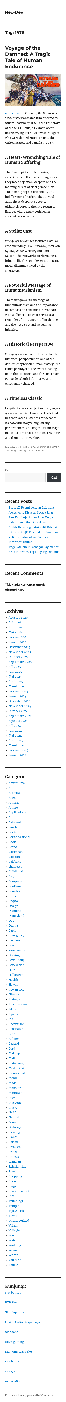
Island (13, 1009)
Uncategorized (19, 1220)
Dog (11, 920)
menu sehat (17, 1073)
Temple (14, 1206)
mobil (13, 1078)
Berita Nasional (19, 837)
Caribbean (16, 852)
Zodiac (13, 1265)
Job (11, 1019)
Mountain (16, 1092)
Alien (12, 797)
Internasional (18, 1004)
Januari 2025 (17, 696)
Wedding (15, 1245)
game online (17, 950)
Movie (23, 446)
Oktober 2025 (18, 657)
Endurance (42, 446)
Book (12, 842)
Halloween (16, 974)
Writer (13, 1255)
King (12, 1033)
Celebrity (15, 861)
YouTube (15, 1260)
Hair (12, 970)
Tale (7, 450)
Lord (12, 1048)
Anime (13, 807)
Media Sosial (17, 1068)
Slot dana (11, 1332)
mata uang (16, 1063)
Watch (13, 1240)
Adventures (17, 783)
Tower (13, 1215)
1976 (32, 446)
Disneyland (16, 915)
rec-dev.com (13, 113)
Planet (13, 1137)
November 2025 (20, 652)
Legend (14, 1043)
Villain (13, 1225)
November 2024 (20, 706)
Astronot (15, 822)
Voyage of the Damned (32, 450)
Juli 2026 (15, 622)
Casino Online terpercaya (22, 1322)
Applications (17, 812)
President (15, 1147)
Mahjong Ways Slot (18, 1351)
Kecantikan (17, 1024)
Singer (13, 1186)
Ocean (13, 1122)
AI (10, 788)
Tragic (14, 450)
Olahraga (15, 1127)
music (13, 1107)
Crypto (13, 901)
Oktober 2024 (18, 711)
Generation (16, 965)
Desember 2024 (19, 701)
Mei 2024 (15, 735)
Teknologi (16, 1201)
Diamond (15, 911)
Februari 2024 (18, 750)
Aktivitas (15, 793)
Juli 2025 (15, 666)
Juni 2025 (15, 671)
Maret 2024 (17, 745)
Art (11, 817)
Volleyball (15, 1230)
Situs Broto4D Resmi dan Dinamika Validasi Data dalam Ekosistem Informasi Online (33, 537)
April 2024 (16, 740)
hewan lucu (16, 989)
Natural (14, 1117)
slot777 (10, 1371)
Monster (15, 1088)
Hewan (13, 984)
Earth (12, 930)
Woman (14, 1250)
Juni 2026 (15, 627)
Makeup (14, 1053)
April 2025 (16, 681)
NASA (13, 1112)
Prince (13, 1151)
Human (54, 446)
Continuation (18, 886)
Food (12, 945)
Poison (13, 1142)
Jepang (13, 1014)
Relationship (17, 1166)
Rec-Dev (14, 12)
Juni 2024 (15, 730)
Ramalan (15, 1161)
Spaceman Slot (19, 1191)
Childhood (16, 871)
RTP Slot (11, 1302)
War (11, 1235)
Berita (13, 832)
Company (15, 881)
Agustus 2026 (18, 617)
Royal (12, 1171)
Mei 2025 (15, 676)
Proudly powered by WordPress (35, 1395)
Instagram (16, 999)
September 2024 (20, 716)
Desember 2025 (19, 647)
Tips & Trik (16, 1211)
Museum (15, 1102)
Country (14, 891)
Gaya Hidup (17, 960)
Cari (8, 470)
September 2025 (20, 662)
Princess (14, 1156)
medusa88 (12, 1381)
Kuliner (14, 1038)
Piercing (14, 1132)
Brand (13, 847)
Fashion (14, 940)
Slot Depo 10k (14, 1312)
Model (13, 1083)
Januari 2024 (17, 755)
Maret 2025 (17, 686)
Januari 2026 (18, 642)
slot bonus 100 (15, 1361)
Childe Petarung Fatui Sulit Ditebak (33, 527)
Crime (13, 896)
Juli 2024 (15, 725)
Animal (14, 802)
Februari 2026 (18, 637)
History (14, 994)
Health (13, 979)
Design (13, 906)
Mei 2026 (15, 632)
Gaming (14, 955)
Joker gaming (14, 1342)
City (11, 876)
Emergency (16, 935)
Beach (13, 827)
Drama (13, 925)
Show (12, 1181)
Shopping (15, 1176)
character (15, 866)
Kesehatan (16, 1029)
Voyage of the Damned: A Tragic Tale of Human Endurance (28, 57)
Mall (12, 1058)
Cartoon (14, 856)
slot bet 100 (13, 1292)
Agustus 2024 (18, 721)
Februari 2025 (18, 691)
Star (11, 1196)
